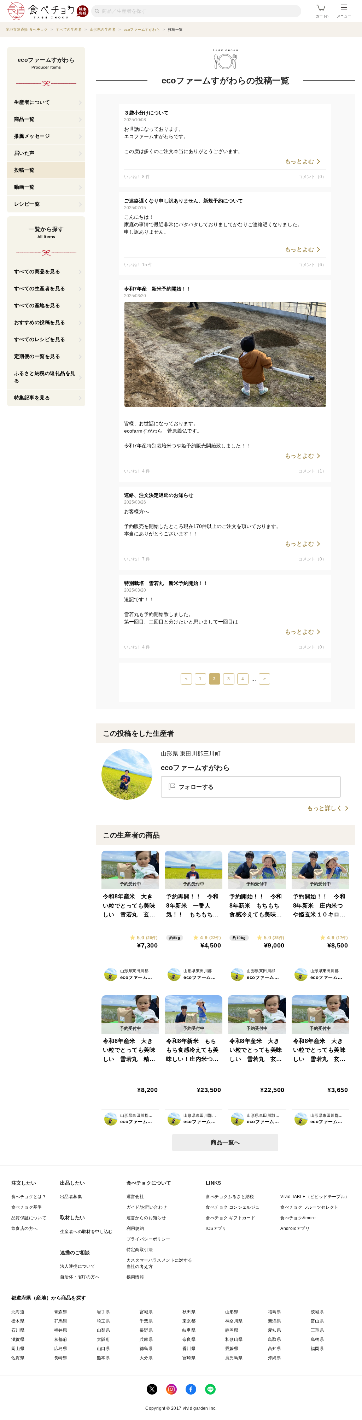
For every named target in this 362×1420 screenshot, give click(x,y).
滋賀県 (17, 1339)
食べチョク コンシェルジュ (232, 1207)
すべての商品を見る (37, 271)
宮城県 (146, 1311)
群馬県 (60, 1321)
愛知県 (274, 1330)
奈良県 (188, 1339)
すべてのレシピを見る (39, 339)
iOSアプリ (216, 1228)
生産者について (32, 102)
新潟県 (274, 1321)
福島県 (274, 1311)
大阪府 (103, 1339)
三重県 (317, 1330)
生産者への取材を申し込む (86, 1231)
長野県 (146, 1330)
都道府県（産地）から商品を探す (48, 1298)
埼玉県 (103, 1321)
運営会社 (135, 1196)
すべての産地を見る (37, 305)
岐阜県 (188, 1330)
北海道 (17, 1311)
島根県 (317, 1339)
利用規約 (135, 1228)
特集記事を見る (32, 397)
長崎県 (60, 1357)
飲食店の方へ (24, 1228)
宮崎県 (188, 1357)
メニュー (344, 16)
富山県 (317, 1321)
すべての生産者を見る (39, 288)
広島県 (60, 1348)
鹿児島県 (234, 1357)
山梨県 (103, 1330)
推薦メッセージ (32, 136)
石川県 (17, 1330)
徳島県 (146, 1348)
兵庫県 (146, 1339)
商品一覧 (24, 119)
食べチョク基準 (26, 1207)
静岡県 (231, 1330)
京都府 (60, 1339)
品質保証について (28, 1217)
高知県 (274, 1348)
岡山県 (17, 1348)
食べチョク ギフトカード (230, 1217)
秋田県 (188, 1311)
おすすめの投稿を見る (39, 322)
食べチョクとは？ (28, 1196)
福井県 (60, 1330)
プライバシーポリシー (148, 1239)
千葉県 (146, 1321)
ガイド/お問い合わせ (147, 1207)
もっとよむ (299, 161)
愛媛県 (231, 1348)
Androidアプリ (295, 1228)
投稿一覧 (24, 170)
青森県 (60, 1311)
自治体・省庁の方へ (80, 1276)
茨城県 (317, 1311)
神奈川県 (234, 1321)
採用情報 (135, 1277)
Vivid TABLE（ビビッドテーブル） (314, 1196)
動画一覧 (24, 187)
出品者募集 (71, 1196)
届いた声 (24, 153)
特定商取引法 (140, 1249)
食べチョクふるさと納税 (230, 1196)
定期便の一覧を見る (37, 356)
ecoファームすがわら (195, 767)
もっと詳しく (324, 808)
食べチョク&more (298, 1217)
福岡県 (317, 1348)
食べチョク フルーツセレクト (309, 1207)
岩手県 (103, 1311)
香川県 (188, 1348)
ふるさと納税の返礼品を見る (45, 376)
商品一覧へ (225, 1142)
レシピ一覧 (27, 204)
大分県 (146, 1357)
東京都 (188, 1321)
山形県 (231, 1311)
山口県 (103, 1348)
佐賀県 (17, 1357)
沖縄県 (274, 1357)
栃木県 (17, 1321)
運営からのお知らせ (146, 1217)
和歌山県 (234, 1339)
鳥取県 (274, 1339)
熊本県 (103, 1357)
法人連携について (77, 1266)
